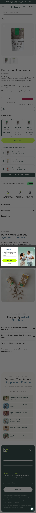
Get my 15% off (9, 260)
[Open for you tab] (32, 509)
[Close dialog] (34, 248)
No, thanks (9, 263)
